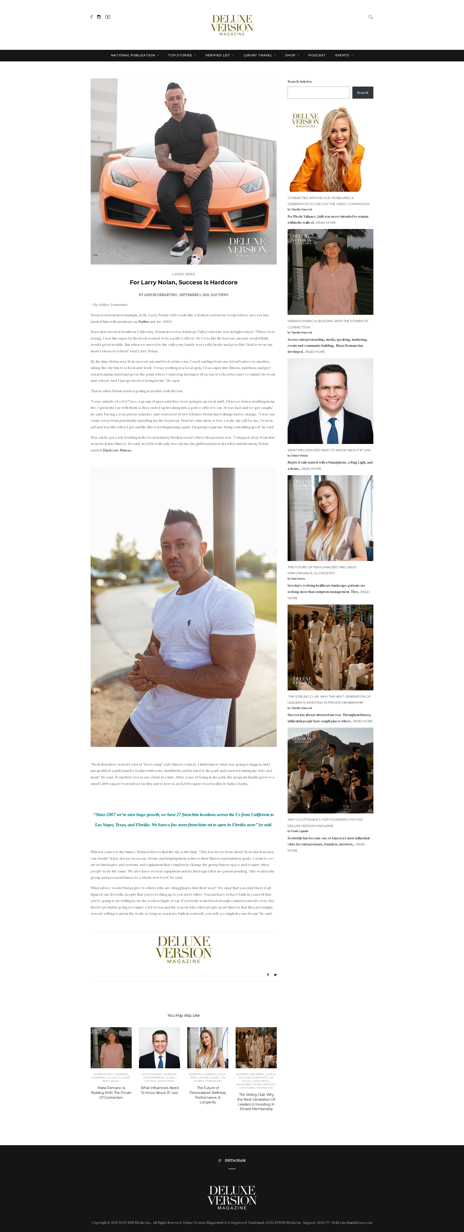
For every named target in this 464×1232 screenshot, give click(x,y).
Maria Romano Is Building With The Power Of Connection (111, 1093)
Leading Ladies (209, 1077)
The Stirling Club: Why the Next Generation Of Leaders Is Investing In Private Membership (256, 1101)
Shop (291, 55)
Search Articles (300, 81)
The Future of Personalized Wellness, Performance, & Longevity (207, 1095)
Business (122, 1074)
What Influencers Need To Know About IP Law (160, 1090)
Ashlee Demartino (160, 295)
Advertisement (152, 1074)
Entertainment (154, 1077)
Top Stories (180, 55)
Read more (326, 222)
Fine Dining (257, 1074)
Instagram (235, 1160)
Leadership (243, 1084)
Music (115, 1081)
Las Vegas (113, 1077)
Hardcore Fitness (117, 450)
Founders (98, 1077)
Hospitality (260, 1077)
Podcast (317, 55)
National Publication (133, 55)
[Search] (370, 16)
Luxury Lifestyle (263, 1084)
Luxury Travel (258, 55)
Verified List (218, 55)
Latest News (183, 274)
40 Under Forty (104, 1074)
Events (342, 55)
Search (362, 92)
